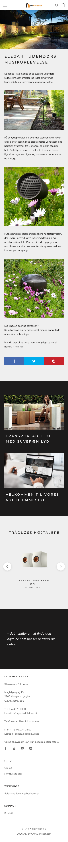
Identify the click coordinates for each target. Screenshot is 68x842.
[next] (61, 566)
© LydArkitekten (34, 829)
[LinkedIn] (30, 748)
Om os (8, 768)
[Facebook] (5, 748)
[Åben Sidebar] (5, 5)
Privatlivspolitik (13, 774)
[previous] (7, 566)
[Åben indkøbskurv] (63, 5)
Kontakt (8, 813)
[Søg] (56, 5)
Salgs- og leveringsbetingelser (21, 793)
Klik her (19, 346)
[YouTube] (22, 748)
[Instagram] (14, 748)
